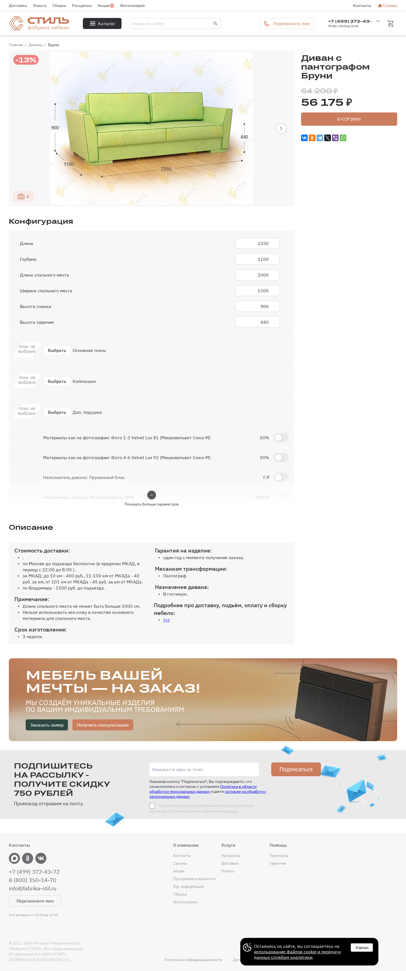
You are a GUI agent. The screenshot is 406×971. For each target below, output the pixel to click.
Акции (103, 5)
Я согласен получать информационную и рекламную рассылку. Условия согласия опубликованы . (201, 808)
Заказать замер (47, 725)
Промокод (279, 855)
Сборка (59, 5)
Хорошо (361, 948)
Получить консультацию (103, 725)
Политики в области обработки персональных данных (203, 789)
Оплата (39, 5)
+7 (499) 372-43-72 (34, 871)
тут (166, 620)
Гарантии (278, 863)
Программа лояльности (194, 878)
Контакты (362, 5)
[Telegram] (320, 138)
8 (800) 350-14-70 (32, 880)
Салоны (390, 5)
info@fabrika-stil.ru (32, 888)
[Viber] (335, 138)
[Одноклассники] (312, 138)
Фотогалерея (132, 5)
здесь (233, 811)
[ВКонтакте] (304, 138)
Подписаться (296, 769)
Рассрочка (82, 5)
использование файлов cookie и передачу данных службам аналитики (297, 954)
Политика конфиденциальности (193, 959)
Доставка (18, 5)
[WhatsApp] (343, 138)
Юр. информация (188, 886)
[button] (281, 128)
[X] (327, 138)
